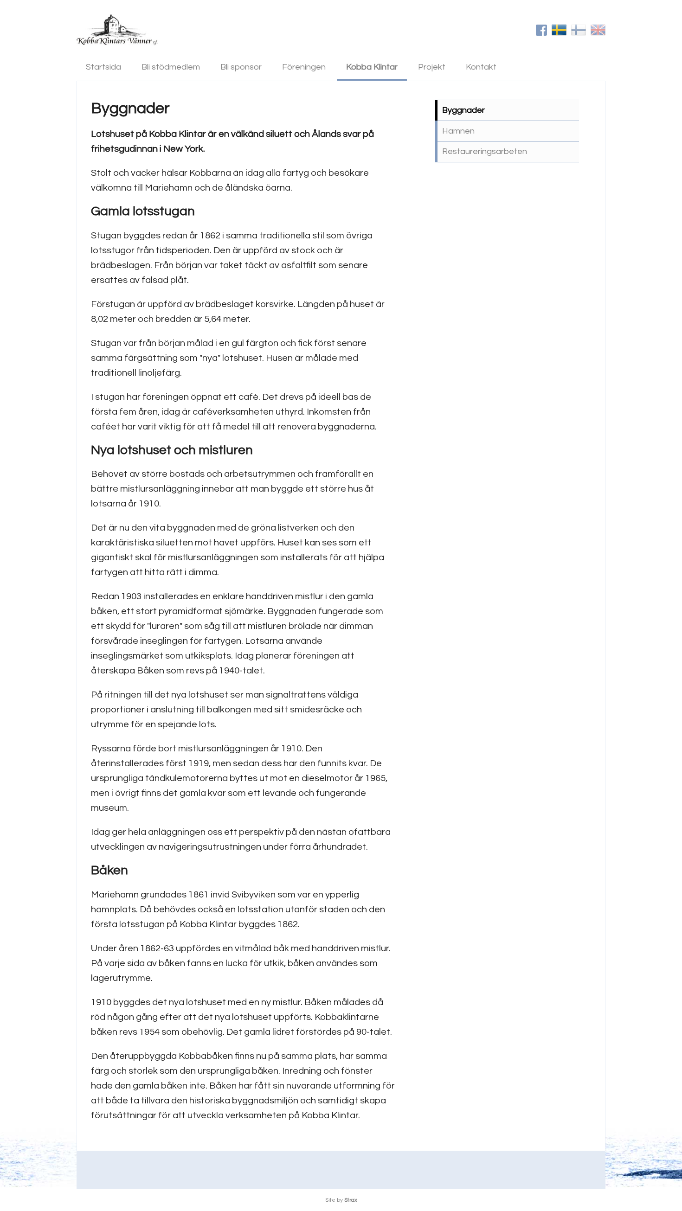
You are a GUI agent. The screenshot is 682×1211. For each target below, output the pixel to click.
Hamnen (458, 131)
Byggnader (463, 110)
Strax (350, 1200)
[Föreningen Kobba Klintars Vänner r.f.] (117, 29)
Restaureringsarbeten (484, 151)
